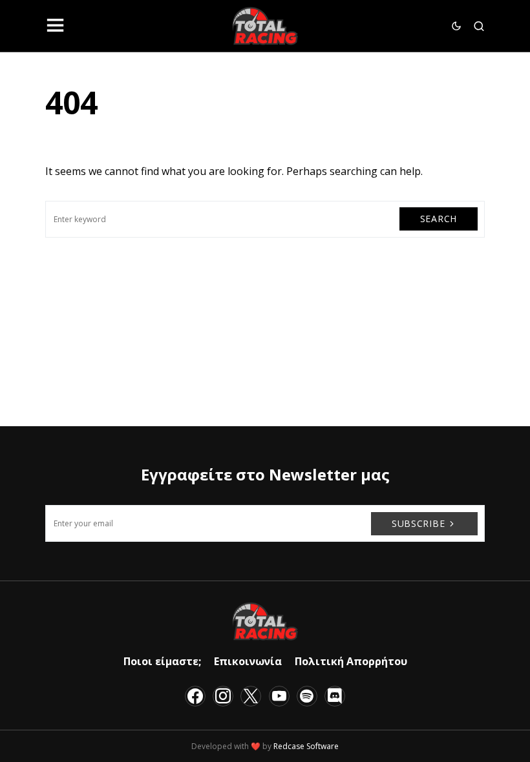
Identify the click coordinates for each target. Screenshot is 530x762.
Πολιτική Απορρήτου (351, 661)
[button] (55, 26)
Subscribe (418, 523)
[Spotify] (307, 696)
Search (438, 218)
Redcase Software (306, 746)
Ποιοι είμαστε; (162, 661)
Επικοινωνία (248, 661)
